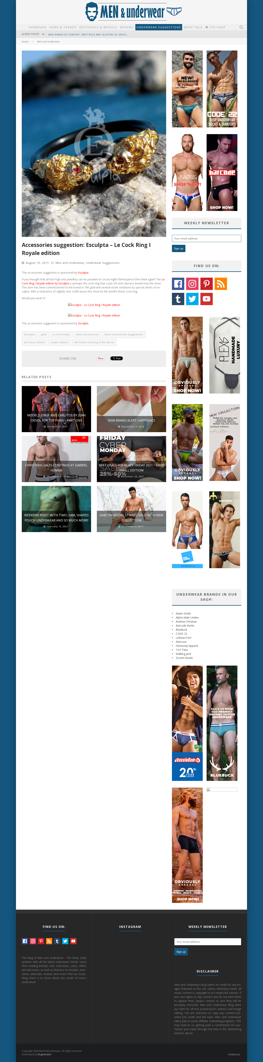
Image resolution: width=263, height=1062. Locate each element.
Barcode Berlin (185, 625)
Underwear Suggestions (159, 27)
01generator (44, 1054)
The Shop (217, 27)
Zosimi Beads (184, 658)
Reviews (127, 27)
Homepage (38, 27)
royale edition (60, 342)
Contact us (234, 1054)
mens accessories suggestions (124, 334)
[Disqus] (94, 590)
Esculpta (83, 272)
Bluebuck (181, 629)
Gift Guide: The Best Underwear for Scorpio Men (80, 34)
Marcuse (181, 642)
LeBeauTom (183, 637)
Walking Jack (183, 654)
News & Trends (63, 27)
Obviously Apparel (187, 646)
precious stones (34, 342)
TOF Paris (182, 650)
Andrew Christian (186, 621)
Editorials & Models (98, 27)
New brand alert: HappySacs (131, 420)
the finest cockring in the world (94, 342)
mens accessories (87, 334)
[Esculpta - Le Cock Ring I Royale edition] (94, 305)
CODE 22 (181, 633)
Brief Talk (193, 27)
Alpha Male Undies (187, 617)
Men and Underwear (69, 263)
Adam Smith (183, 613)
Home (25, 41)
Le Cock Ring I (61, 334)
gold (44, 334)
